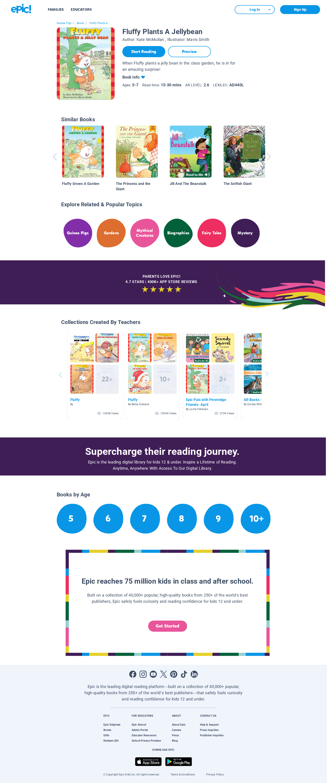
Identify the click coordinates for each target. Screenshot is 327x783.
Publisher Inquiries (212, 735)
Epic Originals (111, 724)
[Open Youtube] (153, 674)
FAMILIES (56, 9)
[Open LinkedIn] (194, 674)
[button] (94, 374)
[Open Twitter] (163, 674)
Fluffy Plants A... (99, 23)
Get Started (167, 626)
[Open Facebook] (132, 674)
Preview (189, 51)
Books (80, 23)
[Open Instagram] (143, 674)
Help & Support (209, 724)
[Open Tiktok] (184, 674)
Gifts (106, 735)
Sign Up (300, 9)
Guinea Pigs (64, 23)
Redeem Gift (111, 740)
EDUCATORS (81, 9)
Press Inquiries (209, 730)
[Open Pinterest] (173, 674)
